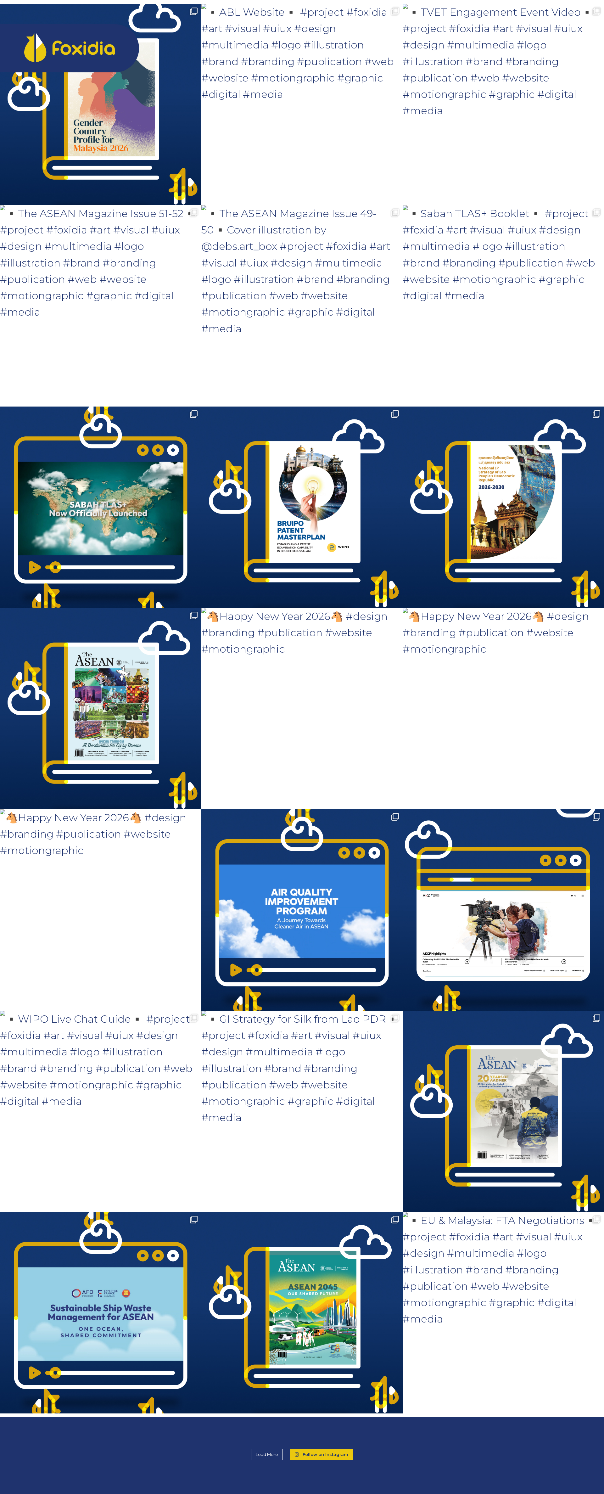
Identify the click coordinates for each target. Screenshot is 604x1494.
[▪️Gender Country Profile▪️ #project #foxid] (100, 104)
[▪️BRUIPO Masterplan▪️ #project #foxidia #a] (302, 507)
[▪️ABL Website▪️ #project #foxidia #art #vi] (302, 104)
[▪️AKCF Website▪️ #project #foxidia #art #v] (503, 910)
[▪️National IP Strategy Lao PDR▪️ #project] (503, 507)
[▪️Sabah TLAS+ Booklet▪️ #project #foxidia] (503, 306)
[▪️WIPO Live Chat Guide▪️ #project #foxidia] (100, 1111)
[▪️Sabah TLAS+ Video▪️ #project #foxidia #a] (100, 507)
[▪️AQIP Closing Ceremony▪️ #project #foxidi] (302, 910)
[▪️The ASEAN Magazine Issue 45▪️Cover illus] (302, 1312)
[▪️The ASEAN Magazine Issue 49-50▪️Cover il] (302, 306)
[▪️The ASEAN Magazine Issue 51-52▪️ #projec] (100, 306)
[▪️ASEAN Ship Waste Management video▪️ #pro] (100, 1312)
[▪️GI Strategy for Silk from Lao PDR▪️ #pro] (302, 1111)
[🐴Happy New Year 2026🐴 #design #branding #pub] (302, 708)
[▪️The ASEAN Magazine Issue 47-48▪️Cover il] (100, 708)
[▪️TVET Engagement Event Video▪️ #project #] (503, 104)
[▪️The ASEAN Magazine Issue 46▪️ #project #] (503, 1111)
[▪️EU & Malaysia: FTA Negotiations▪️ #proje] (503, 1312)
